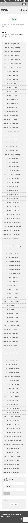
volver (25, 10)
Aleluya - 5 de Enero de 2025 (11, 198)
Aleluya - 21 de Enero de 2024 (11, 392)
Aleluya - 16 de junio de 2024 (11, 297)
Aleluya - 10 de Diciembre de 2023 (12, 424)
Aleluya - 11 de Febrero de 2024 (11, 380)
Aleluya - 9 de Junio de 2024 (11, 305)
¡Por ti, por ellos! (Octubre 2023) (12, 456)
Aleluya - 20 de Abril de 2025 (11, 127)
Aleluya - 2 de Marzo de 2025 (11, 162)
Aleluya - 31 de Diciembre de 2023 (12, 408)
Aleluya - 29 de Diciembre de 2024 (12, 202)
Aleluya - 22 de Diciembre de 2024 (12, 206)
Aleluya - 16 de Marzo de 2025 (11, 151)
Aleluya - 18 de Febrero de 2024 (11, 372)
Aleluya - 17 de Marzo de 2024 (11, 357)
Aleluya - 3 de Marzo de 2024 (11, 365)
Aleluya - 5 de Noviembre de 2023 (12, 448)
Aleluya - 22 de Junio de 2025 (11, 91)
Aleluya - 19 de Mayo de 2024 (11, 317)
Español (6, 1)
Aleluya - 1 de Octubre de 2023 (11, 472)
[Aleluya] (14, 19)
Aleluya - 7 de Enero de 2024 (11, 404)
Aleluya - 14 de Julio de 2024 (11, 281)
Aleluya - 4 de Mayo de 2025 (10, 119)
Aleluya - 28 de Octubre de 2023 (11, 452)
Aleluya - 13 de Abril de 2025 (11, 135)
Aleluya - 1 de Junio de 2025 (11, 103)
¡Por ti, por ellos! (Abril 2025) (11, 131)
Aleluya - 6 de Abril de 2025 (10, 139)
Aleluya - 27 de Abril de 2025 (11, 123)
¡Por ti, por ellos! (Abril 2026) (11, 44)
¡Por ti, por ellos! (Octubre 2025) (12, 67)
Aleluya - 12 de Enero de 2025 (11, 194)
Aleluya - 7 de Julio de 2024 (10, 285)
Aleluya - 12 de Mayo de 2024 (11, 321)
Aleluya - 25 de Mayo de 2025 (11, 107)
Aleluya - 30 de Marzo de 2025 (11, 143)
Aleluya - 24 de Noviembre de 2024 (12, 222)
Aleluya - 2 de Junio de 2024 (11, 309)
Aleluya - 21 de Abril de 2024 (11, 337)
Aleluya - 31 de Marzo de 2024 (11, 349)
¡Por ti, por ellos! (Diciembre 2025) (12, 59)
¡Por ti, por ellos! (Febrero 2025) (12, 174)
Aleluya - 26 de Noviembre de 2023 (12, 432)
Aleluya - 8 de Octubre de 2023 (11, 468)
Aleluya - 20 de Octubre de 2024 (11, 250)
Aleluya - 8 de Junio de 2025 (11, 99)
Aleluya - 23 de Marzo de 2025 (11, 147)
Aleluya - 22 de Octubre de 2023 (11, 460)
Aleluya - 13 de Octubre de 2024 (11, 254)
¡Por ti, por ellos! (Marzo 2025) (12, 155)
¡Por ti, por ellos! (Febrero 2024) (12, 376)
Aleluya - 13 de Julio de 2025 (11, 79)
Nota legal (7, 516)
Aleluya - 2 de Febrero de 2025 (11, 182)
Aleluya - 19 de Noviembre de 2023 (12, 436)
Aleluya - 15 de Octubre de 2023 (11, 464)
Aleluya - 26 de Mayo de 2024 (11, 313)
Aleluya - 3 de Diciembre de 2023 (12, 428)
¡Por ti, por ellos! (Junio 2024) (11, 301)
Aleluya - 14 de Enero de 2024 (11, 400)
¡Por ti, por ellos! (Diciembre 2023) (12, 416)
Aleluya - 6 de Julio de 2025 (10, 83)
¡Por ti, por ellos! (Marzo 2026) (12, 47)
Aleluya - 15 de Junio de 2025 (11, 95)
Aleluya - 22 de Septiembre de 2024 (12, 265)
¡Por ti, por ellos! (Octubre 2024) (12, 246)
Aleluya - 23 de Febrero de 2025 (11, 166)
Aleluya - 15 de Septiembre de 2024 (12, 269)
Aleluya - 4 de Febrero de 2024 (11, 384)
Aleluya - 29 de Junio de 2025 (11, 87)
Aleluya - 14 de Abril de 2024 (11, 341)
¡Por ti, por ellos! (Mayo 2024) (11, 325)
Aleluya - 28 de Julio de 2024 (11, 277)
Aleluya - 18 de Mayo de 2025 (11, 111)
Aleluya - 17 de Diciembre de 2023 (12, 420)
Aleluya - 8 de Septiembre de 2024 (12, 273)
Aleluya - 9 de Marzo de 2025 (11, 158)
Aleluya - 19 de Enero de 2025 (11, 190)
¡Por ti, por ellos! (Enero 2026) (11, 55)
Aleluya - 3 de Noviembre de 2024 (12, 238)
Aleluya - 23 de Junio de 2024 (11, 293)
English (17, 1)
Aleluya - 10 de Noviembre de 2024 (12, 234)
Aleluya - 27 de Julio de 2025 (11, 71)
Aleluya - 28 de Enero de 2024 (11, 388)
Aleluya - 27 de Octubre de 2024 (11, 242)
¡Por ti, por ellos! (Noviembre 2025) (13, 63)
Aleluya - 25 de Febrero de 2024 (11, 369)
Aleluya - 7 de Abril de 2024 (10, 345)
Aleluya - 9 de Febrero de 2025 (11, 178)
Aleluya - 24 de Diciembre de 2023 (12, 412)
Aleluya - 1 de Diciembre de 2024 (12, 214)
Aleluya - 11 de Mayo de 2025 (11, 115)
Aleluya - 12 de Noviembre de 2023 (13, 444)
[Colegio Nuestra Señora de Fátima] (9, 4)
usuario (6, 481)
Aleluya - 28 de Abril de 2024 (11, 333)
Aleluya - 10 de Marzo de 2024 (11, 361)
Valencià (11, 1)
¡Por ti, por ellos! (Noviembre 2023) (13, 440)
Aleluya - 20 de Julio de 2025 (11, 75)
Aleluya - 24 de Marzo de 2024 (11, 353)
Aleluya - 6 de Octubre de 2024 (11, 258)
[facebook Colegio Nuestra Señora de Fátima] (21, 519)
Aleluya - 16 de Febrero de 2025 (11, 170)
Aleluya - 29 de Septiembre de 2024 (12, 262)
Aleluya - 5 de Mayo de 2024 (10, 329)
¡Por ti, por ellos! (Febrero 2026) (12, 51)
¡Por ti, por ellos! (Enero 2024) (11, 396)
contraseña (7, 486)
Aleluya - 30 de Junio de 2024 (11, 289)
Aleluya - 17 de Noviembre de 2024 (12, 230)
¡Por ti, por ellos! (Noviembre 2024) (13, 226)
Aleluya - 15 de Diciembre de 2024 (12, 210)
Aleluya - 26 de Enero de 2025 (11, 186)
